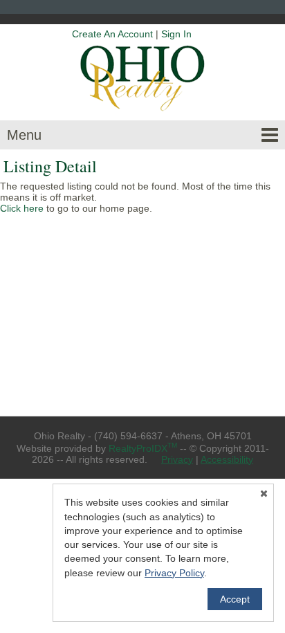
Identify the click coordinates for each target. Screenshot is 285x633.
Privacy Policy (174, 572)
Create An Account (112, 33)
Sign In (176, 33)
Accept (235, 599)
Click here (22, 208)
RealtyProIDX (143, 448)
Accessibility (227, 459)
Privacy (177, 459)
